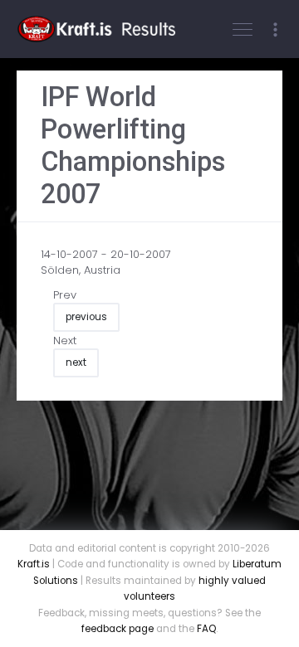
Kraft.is (33, 564)
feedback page (117, 628)
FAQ (206, 628)
